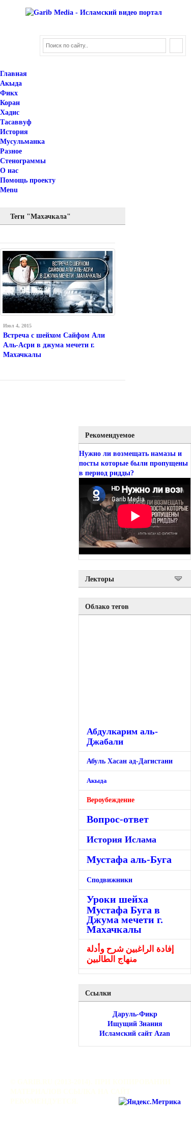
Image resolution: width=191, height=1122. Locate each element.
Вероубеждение (110, 800)
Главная (13, 74)
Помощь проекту (28, 180)
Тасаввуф (16, 122)
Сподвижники (109, 880)
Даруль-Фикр (135, 1014)
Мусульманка (22, 141)
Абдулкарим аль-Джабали (122, 736)
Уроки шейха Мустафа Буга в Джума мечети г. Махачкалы (125, 914)
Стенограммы (23, 161)
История (14, 132)
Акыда (11, 83)
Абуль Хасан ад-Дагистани (130, 761)
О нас (9, 170)
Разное (11, 151)
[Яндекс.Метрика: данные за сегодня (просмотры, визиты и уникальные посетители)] (150, 1102)
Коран (10, 103)
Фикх (9, 93)
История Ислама (121, 839)
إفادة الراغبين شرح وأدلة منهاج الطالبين (130, 954)
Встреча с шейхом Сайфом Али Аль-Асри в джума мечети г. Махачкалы (54, 345)
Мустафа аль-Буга (129, 859)
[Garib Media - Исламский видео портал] (93, 12)
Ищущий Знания (134, 1024)
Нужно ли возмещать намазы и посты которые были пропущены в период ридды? (133, 463)
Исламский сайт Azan (134, 1033)
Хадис (9, 112)
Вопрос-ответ (118, 819)
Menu (9, 190)
